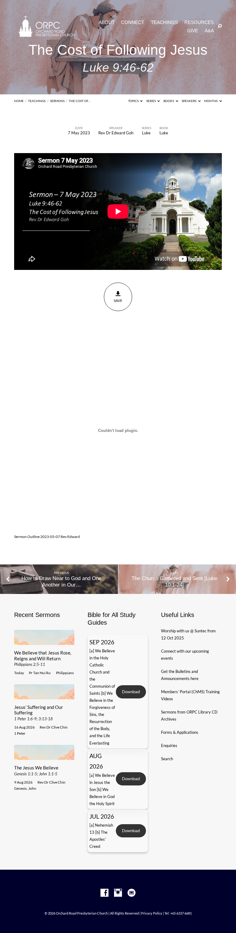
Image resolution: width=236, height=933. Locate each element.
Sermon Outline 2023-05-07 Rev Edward (47, 536)
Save (118, 300)
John (32, 788)
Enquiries (169, 745)
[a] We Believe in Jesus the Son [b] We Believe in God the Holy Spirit (102, 789)
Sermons (57, 101)
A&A (209, 31)
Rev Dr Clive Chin (54, 727)
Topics (133, 101)
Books (169, 101)
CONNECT (132, 22)
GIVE (192, 31)
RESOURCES (199, 22)
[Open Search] (220, 26)
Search (167, 758)
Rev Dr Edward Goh (115, 132)
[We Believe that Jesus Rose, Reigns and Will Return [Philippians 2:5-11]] (44, 641)
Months (211, 101)
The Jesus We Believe (36, 770)
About (107, 22)
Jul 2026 (101, 816)
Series (151, 101)
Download (131, 691)
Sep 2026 (101, 642)
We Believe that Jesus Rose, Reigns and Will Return (42, 658)
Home (19, 101)
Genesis (20, 788)
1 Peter (20, 733)
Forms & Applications (179, 732)
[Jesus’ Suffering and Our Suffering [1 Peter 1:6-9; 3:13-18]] (44, 695)
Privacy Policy (151, 913)
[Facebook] (104, 893)
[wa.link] (132, 893)
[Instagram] (118, 893)
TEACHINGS (164, 22)
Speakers (189, 101)
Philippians (65, 673)
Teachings (36, 101)
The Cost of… (80, 101)
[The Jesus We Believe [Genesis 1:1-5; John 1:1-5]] (44, 756)
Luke (146, 132)
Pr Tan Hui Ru (40, 673)
